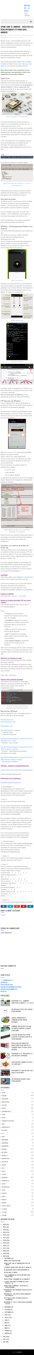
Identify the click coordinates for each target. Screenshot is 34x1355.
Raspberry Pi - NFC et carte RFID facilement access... (18, 1303)
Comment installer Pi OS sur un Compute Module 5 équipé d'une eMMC (21, 1028)
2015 (4, 1253)
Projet (10, 37)
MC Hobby (4, 1152)
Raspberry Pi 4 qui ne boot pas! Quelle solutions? (22, 1071)
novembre (8, 1307)
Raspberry (5, 1177)
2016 (4, 1251)
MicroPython (5, 1158)
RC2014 (4, 1184)
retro (3, 1190)
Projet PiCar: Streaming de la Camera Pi (17, 1279)
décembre (8, 1258)
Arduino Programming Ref (9, 989)
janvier (7, 1333)
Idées (3, 1124)
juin (6, 1320)
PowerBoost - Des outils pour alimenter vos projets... (17, 1294)
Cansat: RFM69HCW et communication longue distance (19, 1020)
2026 (4, 1224)
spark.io (15, 37)
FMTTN (3, 1117)
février (7, 1331)
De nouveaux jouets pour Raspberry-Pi (16, 1270)
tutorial (4, 1209)
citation (4, 1105)
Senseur (4, 1193)
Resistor (3, 991)
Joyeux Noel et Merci (10, 1272)
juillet (7, 1317)
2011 (4, 1342)
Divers (4, 1108)
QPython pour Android (17, 280)
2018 (4, 1245)
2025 (4, 1227)
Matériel (4, 1149)
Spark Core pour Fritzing (12, 1261)
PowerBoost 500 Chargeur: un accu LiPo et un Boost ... (18, 1290)
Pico (3, 1168)
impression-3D (6, 1127)
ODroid (4, 1165)
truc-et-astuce (6, 1206)
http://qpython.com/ (7, 720)
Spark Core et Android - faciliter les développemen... (16, 1286)
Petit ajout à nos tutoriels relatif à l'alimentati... (16, 1298)
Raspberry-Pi (5, 1180)
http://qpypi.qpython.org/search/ (11, 783)
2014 (4, 1256)
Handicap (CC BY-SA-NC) (8, 1121)
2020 (4, 1240)
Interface (4, 1130)
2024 (4, 1230)
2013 (4, 1336)
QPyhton (19, 248)
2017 (4, 1248)
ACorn (3, 1092)
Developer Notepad (7, 985)
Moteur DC (5, 1162)
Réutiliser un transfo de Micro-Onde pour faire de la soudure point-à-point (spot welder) (22, 1046)
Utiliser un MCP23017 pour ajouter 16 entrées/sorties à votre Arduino (22, 1037)
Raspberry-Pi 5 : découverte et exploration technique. (22, 1054)
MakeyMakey (5, 1146)
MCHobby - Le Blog (27, 8)
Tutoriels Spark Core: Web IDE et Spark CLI (18, 1267)
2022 (4, 1235)
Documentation (6, 1111)
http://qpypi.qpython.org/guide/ (10, 730)
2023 (4, 1232)
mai (6, 1323)
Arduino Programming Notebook (11, 987)
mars (6, 1328)
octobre (8, 1309)
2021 (4, 1238)
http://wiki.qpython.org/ (8, 722)
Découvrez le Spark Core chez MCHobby (17, 116)
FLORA (3, 1114)
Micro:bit (4, 1155)
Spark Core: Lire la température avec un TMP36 (17, 1264)
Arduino (4, 1095)
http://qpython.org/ (7, 726)
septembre (8, 1312)
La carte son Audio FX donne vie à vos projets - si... (16, 1282)
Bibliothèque (5, 1102)
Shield (3, 1196)
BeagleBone (5, 1099)
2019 (4, 1243)
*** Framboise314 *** (7, 980)
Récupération (5, 1187)
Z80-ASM (4, 1215)
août (6, 1315)
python (4, 1174)
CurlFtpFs (26, 577)
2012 (4, 1339)
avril (6, 1325)
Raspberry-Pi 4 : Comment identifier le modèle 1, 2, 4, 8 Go (22, 1002)
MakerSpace (5, 1143)
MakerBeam (5, 1140)
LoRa (3, 1136)
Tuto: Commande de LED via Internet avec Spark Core (17, 1275)
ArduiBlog (4, 982)
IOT (7, 37)
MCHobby (19, 1352)
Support (4, 1203)
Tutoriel (20, 37)
